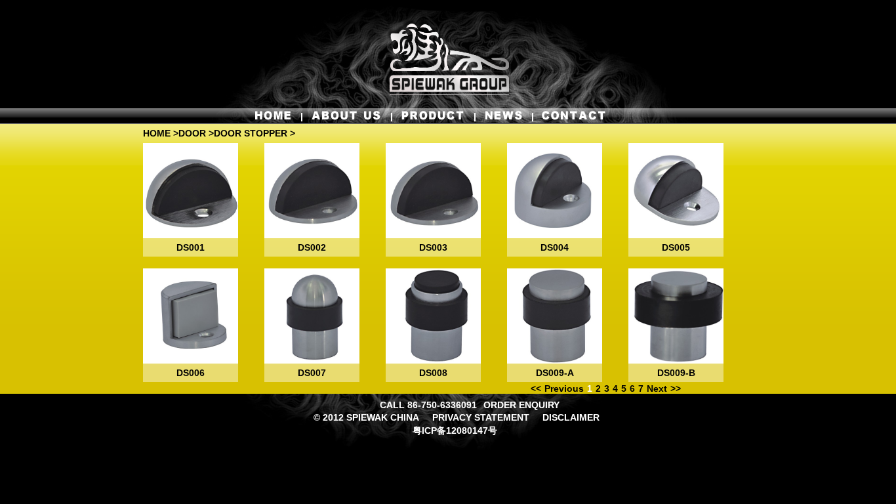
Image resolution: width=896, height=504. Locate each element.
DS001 (190, 247)
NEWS (503, 115)
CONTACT (569, 115)
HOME (276, 115)
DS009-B (676, 373)
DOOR (192, 133)
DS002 (312, 247)
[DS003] (433, 190)
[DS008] (433, 316)
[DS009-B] (675, 316)
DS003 (433, 247)
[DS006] (190, 316)
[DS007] (311, 316)
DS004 (554, 247)
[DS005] (675, 190)
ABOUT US (346, 115)
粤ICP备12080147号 (455, 430)
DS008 (433, 373)
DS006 (190, 373)
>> (675, 388)
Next (657, 388)
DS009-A (555, 373)
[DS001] (190, 190)
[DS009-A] (554, 316)
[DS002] (311, 190)
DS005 (676, 247)
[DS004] (554, 190)
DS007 (312, 373)
